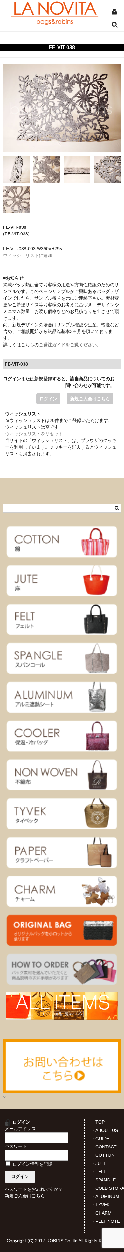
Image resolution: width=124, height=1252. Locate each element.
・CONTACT (104, 1146)
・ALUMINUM (105, 1196)
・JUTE (99, 1163)
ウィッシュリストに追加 (27, 255)
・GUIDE (100, 1138)
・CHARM (101, 1212)
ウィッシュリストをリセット (34, 433)
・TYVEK (100, 1204)
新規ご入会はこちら (90, 398)
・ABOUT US (104, 1130)
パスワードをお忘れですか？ (34, 1189)
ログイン (48, 398)
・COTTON (102, 1155)
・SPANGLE (103, 1179)
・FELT (98, 1171)
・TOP (98, 1122)
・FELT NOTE (105, 1221)
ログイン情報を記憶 (31, 1164)
